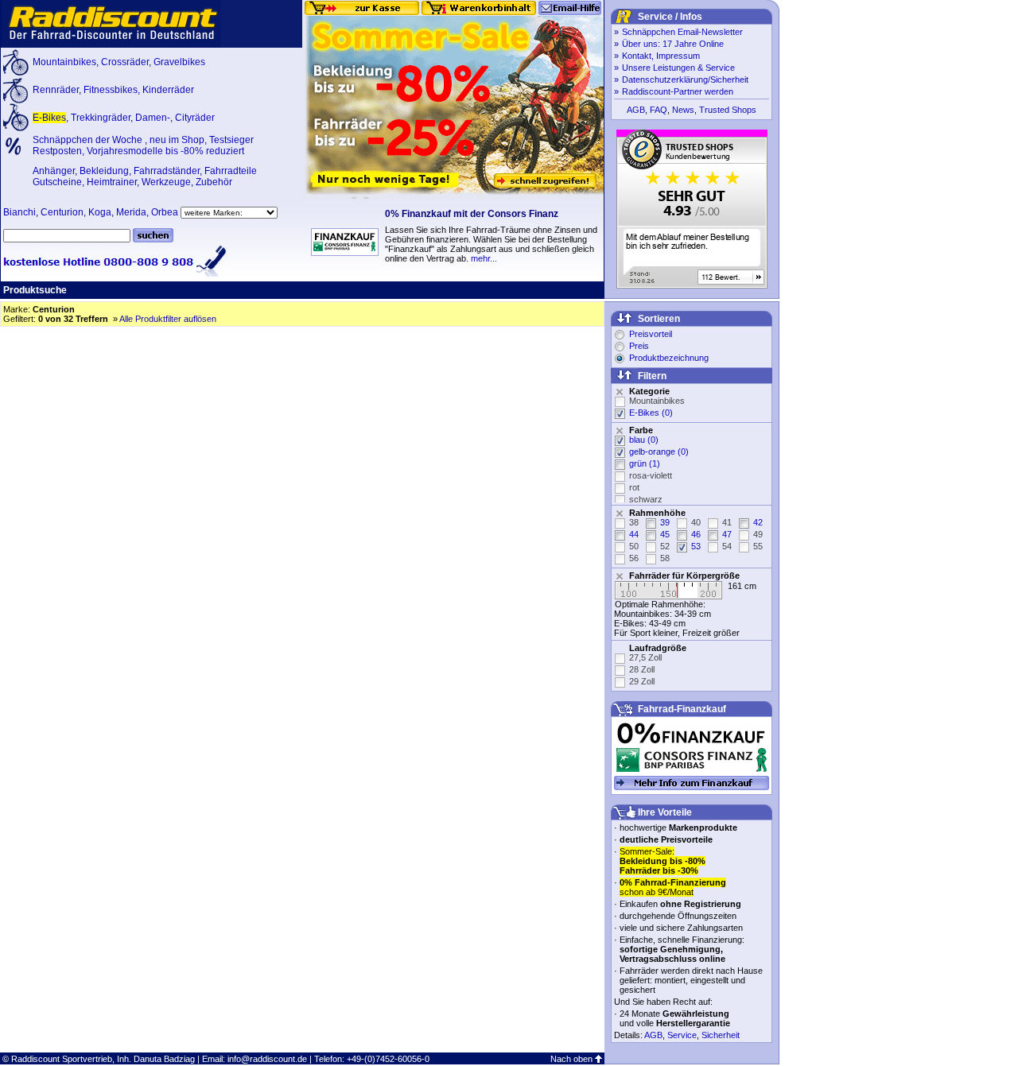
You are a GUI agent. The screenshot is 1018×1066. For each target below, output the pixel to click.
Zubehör (214, 182)
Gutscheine (57, 182)
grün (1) (644, 463)
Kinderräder (168, 89)
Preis (639, 346)
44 (634, 534)
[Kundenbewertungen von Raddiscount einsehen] (691, 285)
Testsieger (231, 139)
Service (682, 1035)
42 (758, 522)
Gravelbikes (179, 62)
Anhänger (54, 170)
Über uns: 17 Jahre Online (673, 43)
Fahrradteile (230, 170)
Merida (131, 212)
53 (696, 546)
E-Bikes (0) (651, 412)
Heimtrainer (112, 182)
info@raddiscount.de (267, 1059)
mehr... (484, 258)
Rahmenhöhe (657, 512)
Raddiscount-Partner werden (677, 91)
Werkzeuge (166, 182)
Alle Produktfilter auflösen (167, 319)
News (683, 109)
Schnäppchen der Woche (89, 139)
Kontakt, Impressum (661, 55)
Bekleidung (104, 170)
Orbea (164, 212)
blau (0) (644, 439)
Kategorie (649, 391)
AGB (636, 109)
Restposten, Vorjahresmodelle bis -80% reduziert (138, 151)
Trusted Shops (727, 109)
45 (665, 534)
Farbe (641, 430)
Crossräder (125, 62)
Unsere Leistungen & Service (678, 67)
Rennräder (56, 89)
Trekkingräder (100, 117)
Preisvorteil (650, 334)
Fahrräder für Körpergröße (684, 575)
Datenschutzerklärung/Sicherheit (685, 79)
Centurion (62, 212)
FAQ (658, 109)
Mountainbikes (64, 62)
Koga (99, 212)
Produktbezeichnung (669, 357)
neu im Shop (177, 139)
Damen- (152, 117)
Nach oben (571, 1059)
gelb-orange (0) (659, 451)
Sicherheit (720, 1035)
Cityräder (195, 117)
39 (665, 522)
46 (696, 534)
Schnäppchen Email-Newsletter (682, 32)
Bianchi (19, 212)
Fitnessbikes (111, 89)
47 (727, 534)
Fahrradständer (167, 170)
